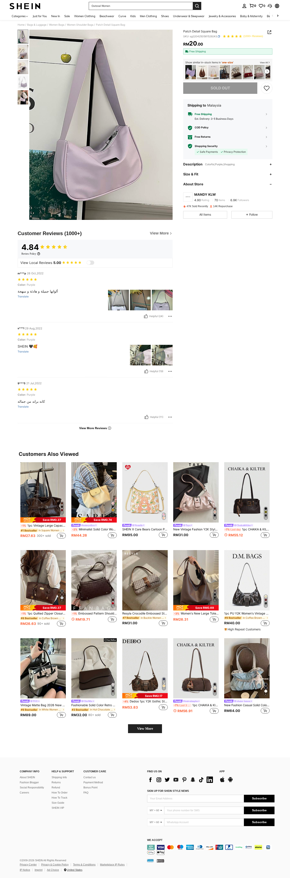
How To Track (59, 797)
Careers (24, 792)
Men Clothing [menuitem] (148, 16)
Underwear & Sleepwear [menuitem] (188, 16)
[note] (43, 520)
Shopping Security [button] (206, 146)
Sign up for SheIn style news (168, 790)
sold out (220, 88)
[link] (252, 5)
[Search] (197, 6)
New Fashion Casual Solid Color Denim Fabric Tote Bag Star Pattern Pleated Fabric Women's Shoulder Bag (247, 705)
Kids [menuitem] (133, 16)
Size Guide (58, 802)
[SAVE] (266, 88)
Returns (56, 782)
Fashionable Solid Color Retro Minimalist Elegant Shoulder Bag (94, 705)
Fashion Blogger (29, 782)
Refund (56, 787)
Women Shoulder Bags (80, 24)
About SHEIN (27, 777)
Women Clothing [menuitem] (84, 16)
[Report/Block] (170, 316)
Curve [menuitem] (122, 16)
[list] (181, 780)
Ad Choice (53, 869)
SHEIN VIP (58, 807)
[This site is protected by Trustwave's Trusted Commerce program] (150, 860)
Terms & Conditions (84, 864)
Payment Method (93, 782)
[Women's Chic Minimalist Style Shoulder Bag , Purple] (190, 72)
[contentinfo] (211, 850)
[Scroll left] (272, 16)
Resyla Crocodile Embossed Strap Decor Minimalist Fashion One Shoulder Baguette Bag (145, 613)
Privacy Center (28, 864)
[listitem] (190, 72)
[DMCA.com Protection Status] (160, 860)
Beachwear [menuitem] (107, 16)
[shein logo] (25, 6)
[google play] (230, 781)
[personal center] (244, 5)
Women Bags (56, 24)
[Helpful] (145, 316)
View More (145, 728)
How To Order (60, 792)
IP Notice (25, 869)
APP (222, 771)
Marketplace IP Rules (112, 864)
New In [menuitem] (55, 16)
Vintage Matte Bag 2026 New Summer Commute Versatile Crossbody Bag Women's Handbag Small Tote (43, 705)
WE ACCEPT (154, 840)
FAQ (85, 792)
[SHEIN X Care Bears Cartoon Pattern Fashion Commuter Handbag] (145, 492)
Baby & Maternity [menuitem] (251, 16)
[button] (269, 5)
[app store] (222, 781)
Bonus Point (90, 787)
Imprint (38, 869)
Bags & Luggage (36, 24)
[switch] (90, 263)
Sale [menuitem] (67, 16)
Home (21, 24)
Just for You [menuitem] (40, 16)
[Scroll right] (277, 16)
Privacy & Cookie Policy (55, 864)
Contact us (89, 777)
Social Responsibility (32, 787)
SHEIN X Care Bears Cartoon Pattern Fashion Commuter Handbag (145, 529)
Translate (23, 296)
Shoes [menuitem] (165, 16)
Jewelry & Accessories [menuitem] (222, 16)
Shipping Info (59, 777)
